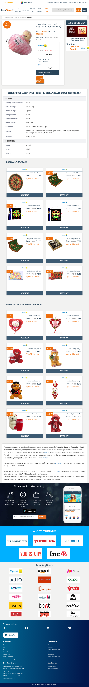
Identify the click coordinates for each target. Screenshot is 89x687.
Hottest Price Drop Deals (54, 656)
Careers (50, 651)
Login (84, 10)
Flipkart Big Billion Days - (10, 671)
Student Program (52, 659)
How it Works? (6, 651)
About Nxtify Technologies (9, 659)
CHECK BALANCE (52, 2)
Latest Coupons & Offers (54, 649)
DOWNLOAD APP (82, 2)
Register (78, 10)
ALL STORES (25, 10)
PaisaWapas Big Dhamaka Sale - (12, 666)
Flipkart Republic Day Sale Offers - (13, 673)
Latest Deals (51, 654)
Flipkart (39, 34)
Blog (4, 647)
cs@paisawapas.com (53, 668)
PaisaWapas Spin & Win (9, 678)
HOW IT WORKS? (63, 2)
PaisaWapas (40, 684)
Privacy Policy (6, 654)
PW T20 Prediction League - (11, 675)
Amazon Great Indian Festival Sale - (13, 668)
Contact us (52, 663)
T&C (39, 65)
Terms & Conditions (8, 656)
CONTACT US (72, 2)
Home (49, 644)
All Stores (50, 647)
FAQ (4, 649)
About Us (5, 644)
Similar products (16, 162)
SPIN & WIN (28, 2)
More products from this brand (25, 304)
